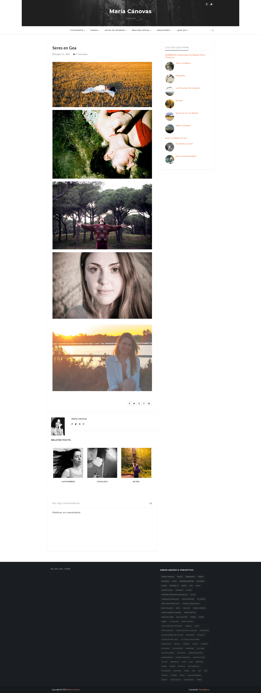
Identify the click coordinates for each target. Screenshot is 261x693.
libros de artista (196, 653)
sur (205, 671)
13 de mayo (173, 621)
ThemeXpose (203, 690)
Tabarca (188, 626)
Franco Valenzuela (191, 603)
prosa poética (190, 612)
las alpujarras (168, 653)
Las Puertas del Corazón (188, 88)
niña (184, 662)
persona (199, 662)
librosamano (167, 657)
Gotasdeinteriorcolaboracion (174, 594)
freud (195, 644)
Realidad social (141, 30)
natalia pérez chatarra (171, 612)
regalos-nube (167, 617)
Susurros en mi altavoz (187, 113)
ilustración (178, 648)
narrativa (174, 662)
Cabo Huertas (187, 621)
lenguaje (181, 653)
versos (164, 680)
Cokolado (102, 482)
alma (197, 626)
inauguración (188, 599)
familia (177, 644)
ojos (191, 662)
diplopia (200, 635)
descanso (190, 635)
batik (178, 608)
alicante (200, 581)
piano (183, 585)
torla (182, 675)
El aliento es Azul (184, 144)
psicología (166, 671)
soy (199, 671)
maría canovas (199, 608)
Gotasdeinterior (187, 581)
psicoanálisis (193, 666)
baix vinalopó (167, 608)
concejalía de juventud (186, 630)
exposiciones (167, 590)
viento (189, 590)
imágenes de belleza (170, 599)
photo (164, 666)
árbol (199, 680)
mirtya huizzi (199, 657)
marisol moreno (183, 657)
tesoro (174, 675)
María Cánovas (130, 11)
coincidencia (167, 630)
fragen (186, 644)
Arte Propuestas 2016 (171, 603)
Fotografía (76, 30)
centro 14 (174, 585)
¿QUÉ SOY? (182, 30)
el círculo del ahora (190, 639)
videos (193, 617)
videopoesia (189, 680)
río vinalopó (181, 617)
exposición (166, 644)
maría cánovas (168, 576)
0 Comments (82, 54)
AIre (191, 585)
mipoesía (165, 581)
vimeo (201, 617)
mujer (164, 662)
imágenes (190, 648)
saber (186, 671)
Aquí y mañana (183, 63)
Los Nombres (68, 482)
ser (193, 671)
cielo (174, 581)
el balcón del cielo (170, 639)
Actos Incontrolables (186, 156)
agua (198, 585)
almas (164, 585)
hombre (204, 644)
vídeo (164, 621)
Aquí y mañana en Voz (176, 138)
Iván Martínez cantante (172, 626)
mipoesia (179, 590)
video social (175, 680)
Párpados (180, 75)
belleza (187, 608)
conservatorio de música (172, 635)
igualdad (165, 648)
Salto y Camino (183, 125)
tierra (200, 576)
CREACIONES (163, 30)
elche (193, 594)
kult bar (200, 648)
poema (172, 666)
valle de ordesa (194, 675)
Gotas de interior (115, 30)
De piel (136, 482)
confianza (204, 630)
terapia (165, 675)
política (181, 666)
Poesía (94, 30)
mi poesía (201, 599)
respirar (177, 671)
